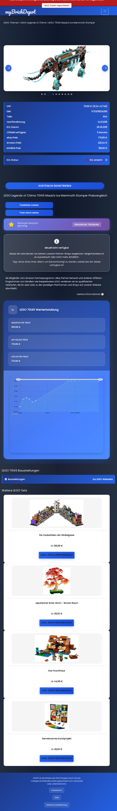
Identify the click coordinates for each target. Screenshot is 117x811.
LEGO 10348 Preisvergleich (56, 622)
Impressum (56, 790)
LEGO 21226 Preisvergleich (57, 758)
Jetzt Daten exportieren (56, 5)
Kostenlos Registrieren (55, 185)
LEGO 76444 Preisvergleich (57, 554)
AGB (57, 797)
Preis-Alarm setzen (29, 212)
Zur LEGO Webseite (103, 479)
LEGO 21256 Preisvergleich (57, 690)
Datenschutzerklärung (56, 805)
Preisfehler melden (29, 205)
